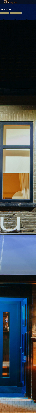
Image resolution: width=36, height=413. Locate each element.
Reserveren (4, 13)
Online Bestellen (16, 13)
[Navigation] (32, 2)
